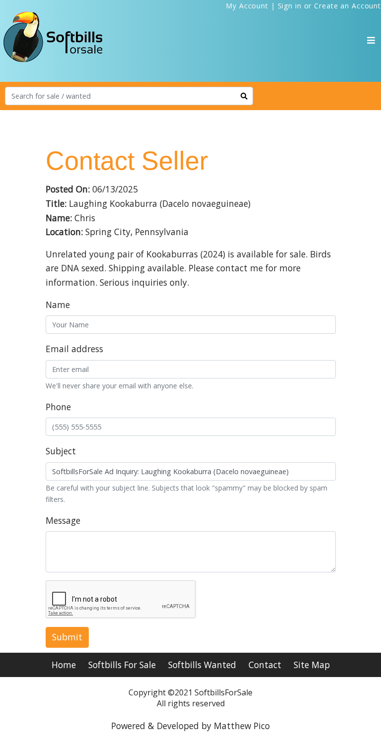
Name (58, 304)
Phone (58, 407)
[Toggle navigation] (371, 40)
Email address (74, 349)
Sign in (290, 5)
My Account (247, 5)
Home (64, 665)
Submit (67, 637)
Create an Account (347, 5)
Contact (265, 665)
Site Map (312, 665)
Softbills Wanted (202, 665)
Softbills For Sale (122, 665)
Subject (61, 451)
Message (63, 520)
